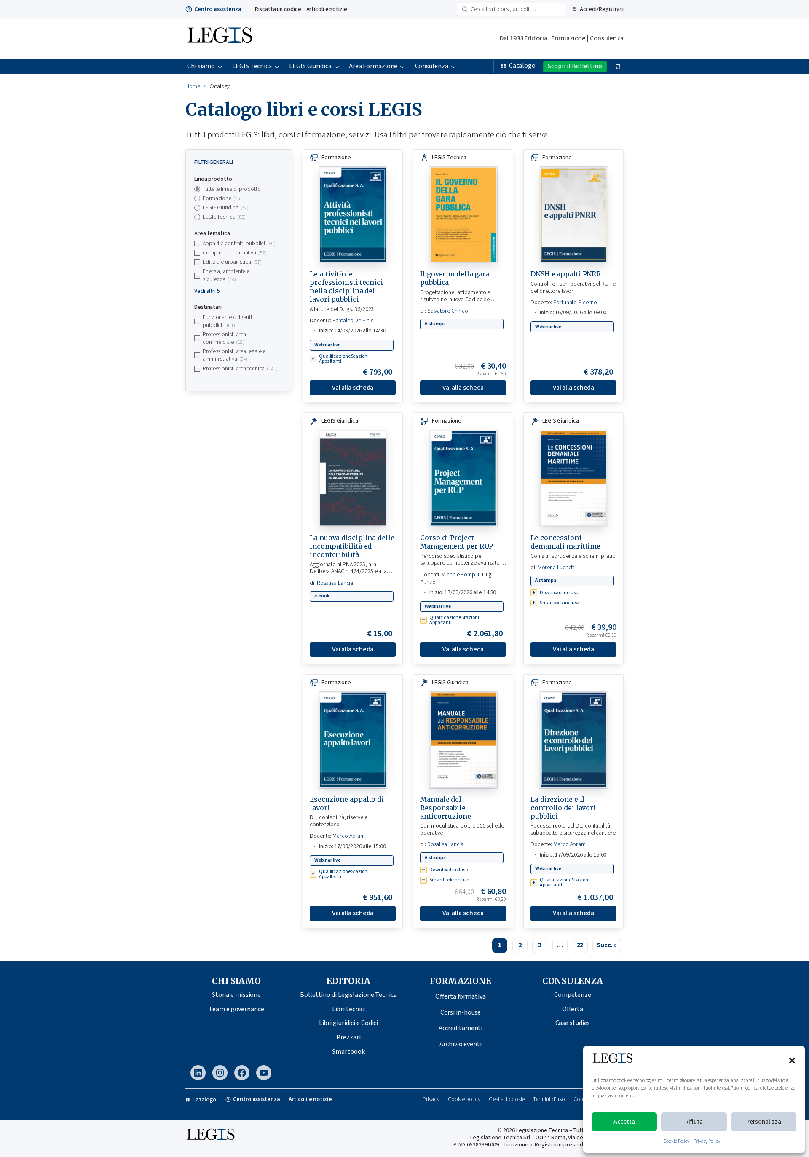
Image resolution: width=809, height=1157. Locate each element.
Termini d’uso (549, 1099)
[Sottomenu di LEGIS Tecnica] (276, 66)
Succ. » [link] (607, 945)
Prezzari (348, 1037)
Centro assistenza (217, 9)
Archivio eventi (460, 1044)
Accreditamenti (461, 1028)
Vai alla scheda (353, 387)
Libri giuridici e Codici (348, 1023)
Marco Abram (348, 836)
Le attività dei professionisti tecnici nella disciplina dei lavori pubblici (346, 286)
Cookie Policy (676, 1141)
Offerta (572, 1009)
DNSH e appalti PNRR (565, 274)
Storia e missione (236, 994)
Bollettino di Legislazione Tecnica (348, 994)
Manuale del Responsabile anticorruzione (445, 807)
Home (192, 86)
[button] (792, 1060)
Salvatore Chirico (447, 311)
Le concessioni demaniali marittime (565, 541)
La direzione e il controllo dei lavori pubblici (563, 807)
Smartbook (348, 1051)
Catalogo (522, 65)
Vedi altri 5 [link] (207, 291)
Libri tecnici (348, 1009)
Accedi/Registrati (602, 9)
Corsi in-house (460, 1012)
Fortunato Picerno (575, 302)
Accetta (624, 1121)
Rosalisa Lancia (335, 583)
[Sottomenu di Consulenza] (453, 66)
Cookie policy (464, 1099)
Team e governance (236, 1009)
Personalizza (763, 1121)
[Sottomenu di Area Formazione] (402, 66)
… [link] (560, 945)
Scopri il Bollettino (575, 66)
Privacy (431, 1099)
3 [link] (539, 945)
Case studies (572, 1023)
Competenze (572, 994)
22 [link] (580, 945)
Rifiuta (694, 1121)
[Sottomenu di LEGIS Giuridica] (336, 66)
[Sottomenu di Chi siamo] (219, 66)
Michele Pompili (460, 574)
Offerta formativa (460, 996)
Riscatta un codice (278, 9)
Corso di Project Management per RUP (456, 541)
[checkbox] (239, 198)
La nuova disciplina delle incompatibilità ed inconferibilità (352, 546)
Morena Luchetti (557, 567)
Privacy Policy (707, 1141)
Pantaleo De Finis (352, 320)
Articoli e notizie (326, 9)
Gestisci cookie (507, 1099)
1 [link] (499, 945)
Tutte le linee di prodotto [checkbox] (231, 189)
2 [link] (520, 945)
